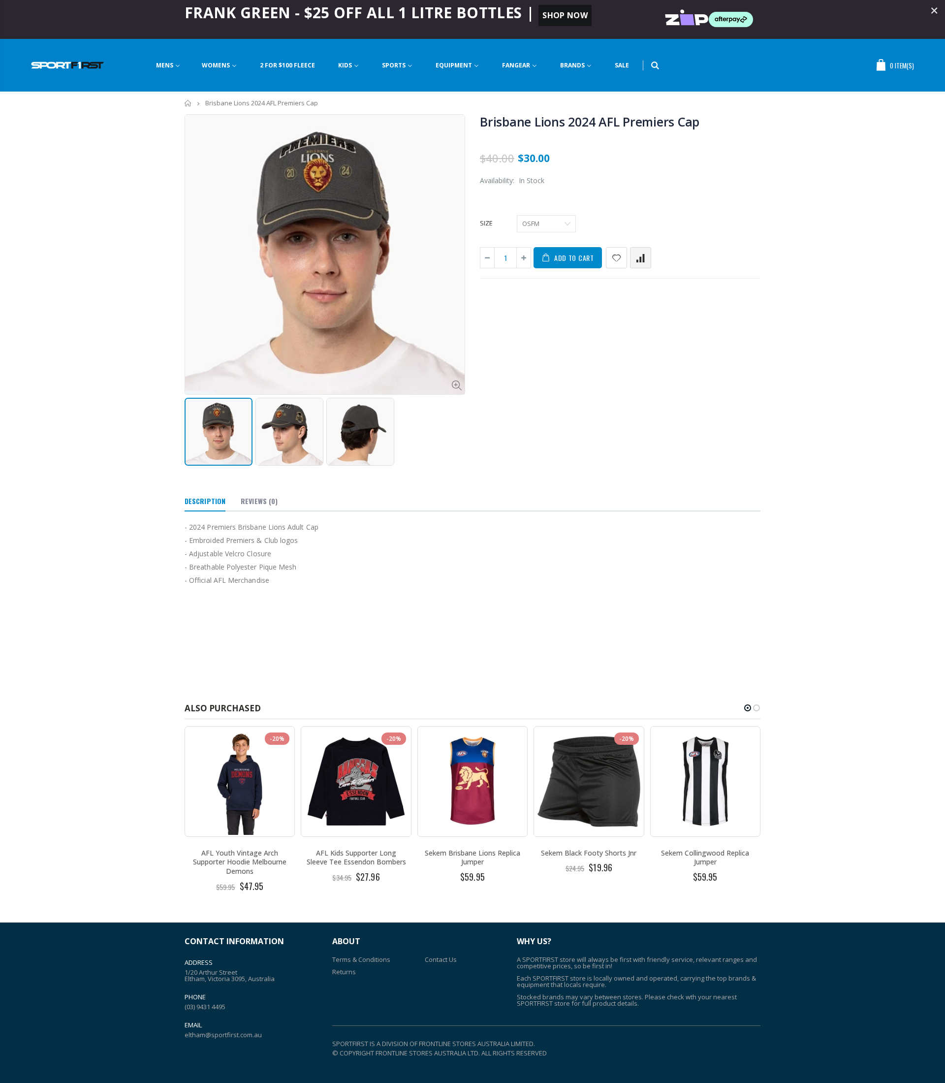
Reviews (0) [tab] (259, 501)
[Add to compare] (640, 257)
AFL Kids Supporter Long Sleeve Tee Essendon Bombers (356, 857)
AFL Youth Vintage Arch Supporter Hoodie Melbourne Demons (239, 862)
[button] (747, 708)
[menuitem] (168, 65)
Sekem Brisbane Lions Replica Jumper (472, 857)
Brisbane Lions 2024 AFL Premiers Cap (589, 121)
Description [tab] (205, 501)
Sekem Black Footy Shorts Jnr (588, 853)
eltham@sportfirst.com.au (223, 1034)
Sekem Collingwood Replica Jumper (705, 857)
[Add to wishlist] (616, 257)
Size (486, 223)
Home (188, 103)
